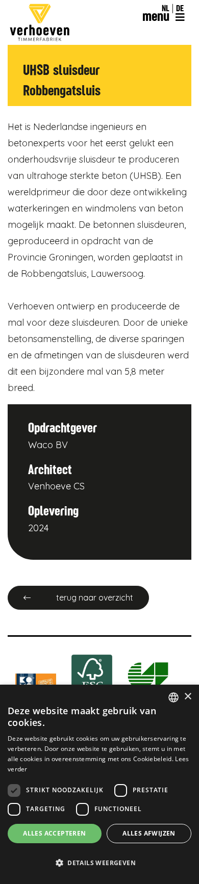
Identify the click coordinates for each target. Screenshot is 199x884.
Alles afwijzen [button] (149, 833)
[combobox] (173, 697)
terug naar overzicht (94, 597)
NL (165, 8)
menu (157, 16)
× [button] (187, 696)
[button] (99, 863)
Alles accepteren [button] (54, 833)
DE (180, 8)
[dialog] (99, 784)
